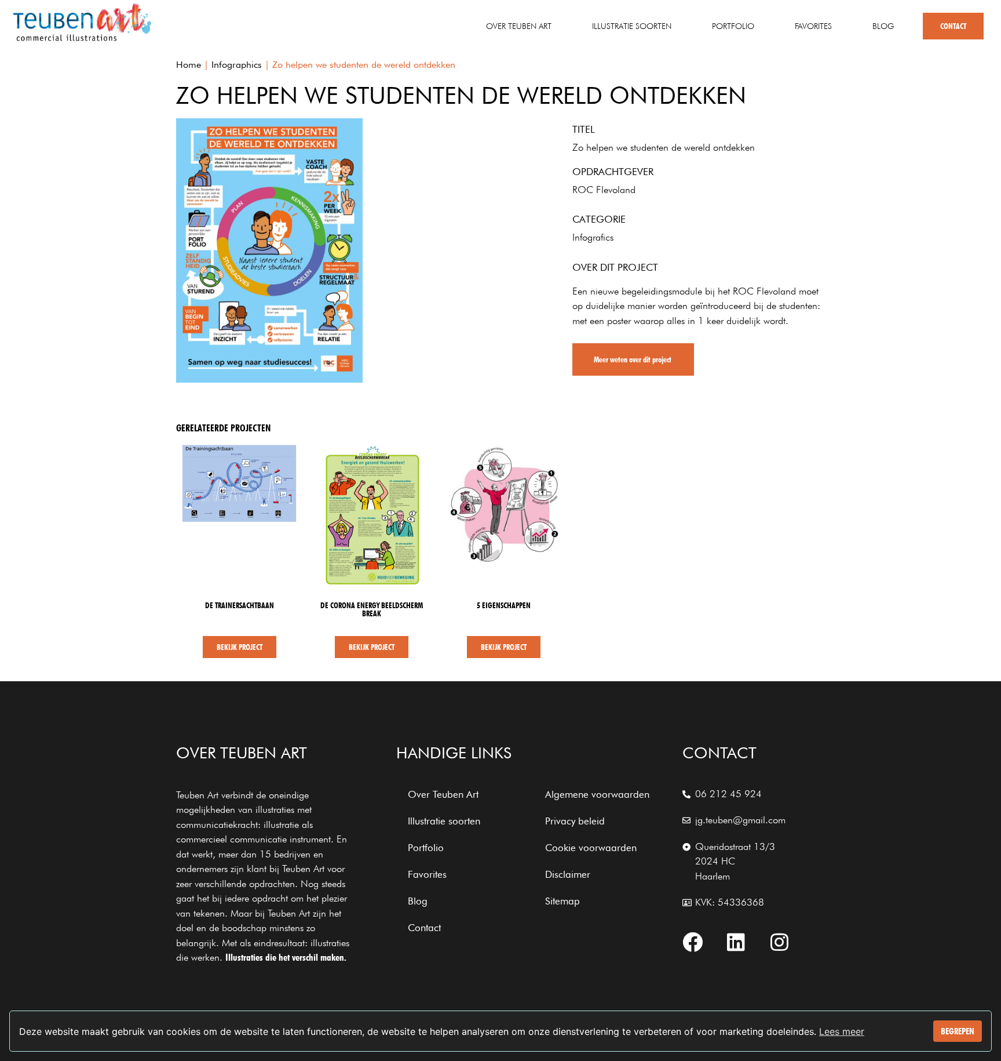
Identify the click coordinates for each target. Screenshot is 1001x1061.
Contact (953, 26)
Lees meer (841, 1031)
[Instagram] (779, 942)
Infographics (236, 64)
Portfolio (733, 26)
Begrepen (957, 1031)
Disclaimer (567, 874)
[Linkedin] (736, 942)
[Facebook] (693, 942)
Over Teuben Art (518, 26)
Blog (883, 26)
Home (188, 64)
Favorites (813, 26)
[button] (633, 359)
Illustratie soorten (631, 26)
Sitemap (562, 901)
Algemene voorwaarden (597, 794)
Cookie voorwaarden (591, 847)
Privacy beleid (575, 821)
